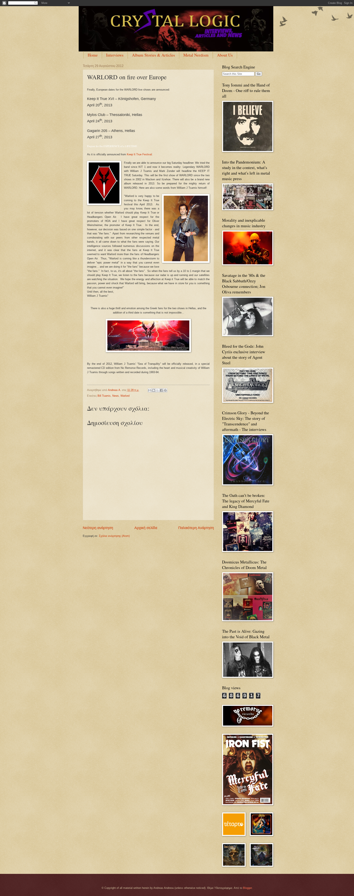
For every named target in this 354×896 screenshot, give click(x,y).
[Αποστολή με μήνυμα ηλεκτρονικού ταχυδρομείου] (150, 390)
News (115, 395)
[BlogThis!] (154, 390)
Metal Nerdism (196, 55)
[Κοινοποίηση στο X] (157, 390)
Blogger (247, 887)
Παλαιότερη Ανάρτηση (196, 528)
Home (93, 55)
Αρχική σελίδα (145, 528)
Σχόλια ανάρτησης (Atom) (114, 535)
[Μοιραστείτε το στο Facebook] (161, 390)
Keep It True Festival (139, 154)
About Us (225, 55)
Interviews (115, 55)
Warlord (124, 395)
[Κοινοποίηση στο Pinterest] (165, 390)
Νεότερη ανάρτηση (98, 528)
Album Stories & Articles (153, 55)
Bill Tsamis (104, 395)
